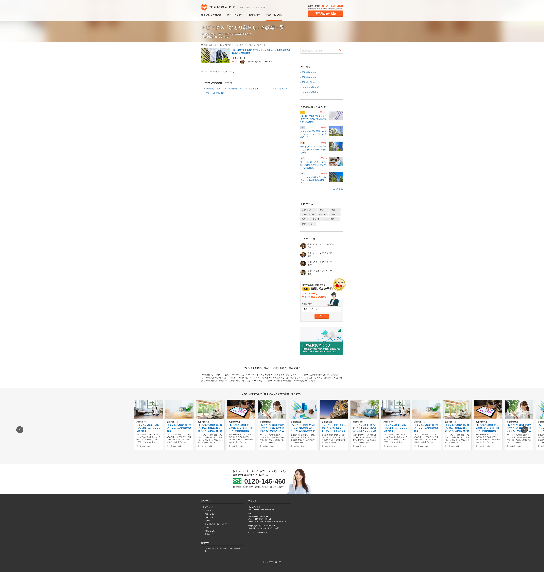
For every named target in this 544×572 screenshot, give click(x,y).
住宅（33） (323, 210)
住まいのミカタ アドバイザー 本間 (320, 254)
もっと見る (338, 189)
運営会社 (208, 534)
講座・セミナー (235, 15)
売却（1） (305, 219)
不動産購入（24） (214, 88)
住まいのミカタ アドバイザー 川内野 (320, 263)
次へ (322, 316)
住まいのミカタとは (211, 15)
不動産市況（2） (256, 88)
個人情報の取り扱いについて (216, 524)
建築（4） (323, 214)
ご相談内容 (307, 304)
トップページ (208, 507)
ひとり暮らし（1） (309, 210)
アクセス (208, 521)
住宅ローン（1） (308, 224)
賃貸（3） (335, 210)
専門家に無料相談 (325, 13)
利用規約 (208, 527)
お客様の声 (254, 15)
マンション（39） (308, 214)
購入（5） (316, 219)
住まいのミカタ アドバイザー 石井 (320, 245)
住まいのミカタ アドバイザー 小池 (320, 272)
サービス (208, 510)
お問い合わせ (210, 531)
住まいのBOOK (274, 15)
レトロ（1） (334, 214)
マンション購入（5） (279, 88)
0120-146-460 (332, 6)
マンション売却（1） (215, 93)
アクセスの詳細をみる (258, 533)
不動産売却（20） (235, 88)
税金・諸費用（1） (331, 219)
